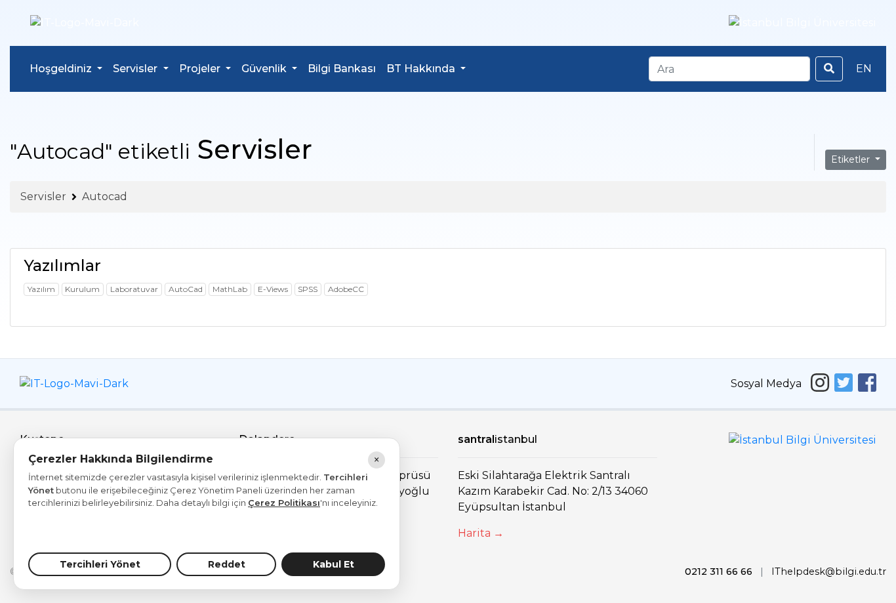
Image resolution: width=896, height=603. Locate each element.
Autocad (104, 196)
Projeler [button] (201, 68)
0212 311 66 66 (718, 571)
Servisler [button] (136, 68)
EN (864, 68)
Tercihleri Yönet (100, 564)
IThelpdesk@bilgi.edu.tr (828, 571)
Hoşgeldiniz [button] (62, 68)
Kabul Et (333, 564)
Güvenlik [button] (265, 68)
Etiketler (851, 159)
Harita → (481, 533)
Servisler (43, 196)
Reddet (226, 564)
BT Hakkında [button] (422, 68)
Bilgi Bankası (342, 68)
